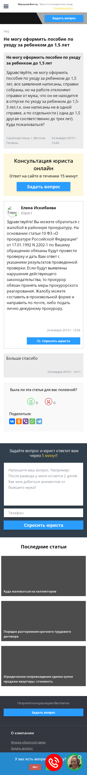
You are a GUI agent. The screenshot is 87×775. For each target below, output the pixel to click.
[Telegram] (39, 421)
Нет (35, 767)
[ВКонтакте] (12, 421)
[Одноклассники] (19, 421)
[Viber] (26, 421)
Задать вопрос (64, 18)
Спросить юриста (63, 8)
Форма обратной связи (28, 742)
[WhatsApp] (32, 421)
